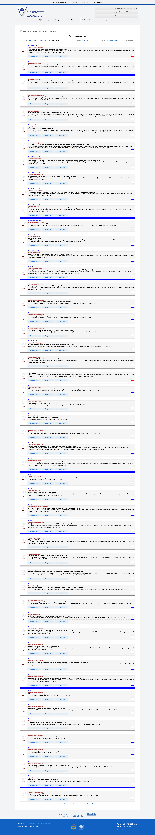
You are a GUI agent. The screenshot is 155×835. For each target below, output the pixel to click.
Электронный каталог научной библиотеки (67, 20)
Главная (24, 31)
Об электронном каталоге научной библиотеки (125, 8)
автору (30, 40)
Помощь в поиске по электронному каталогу (126, 16)
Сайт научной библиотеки (59, 2)
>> (100, 804)
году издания (43, 40)
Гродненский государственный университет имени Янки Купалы (36, 823)
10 (84, 40)
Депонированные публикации (114, 20)
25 (87, 40)
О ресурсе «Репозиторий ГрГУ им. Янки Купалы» (125, 12)
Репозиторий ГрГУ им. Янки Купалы (42, 20)
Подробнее (48, 56)
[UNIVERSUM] (78, 815)
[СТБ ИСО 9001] (82, 829)
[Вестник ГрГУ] (63, 815)
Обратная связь (98, 2)
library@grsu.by (120, 829)
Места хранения (61, 56)
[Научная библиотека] (91, 815)
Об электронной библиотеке (80, 2)
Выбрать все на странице (113, 40)
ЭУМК (83, 20)
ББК (49, 40)
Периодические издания (96, 20)
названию (36, 40)
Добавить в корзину (34, 56)
